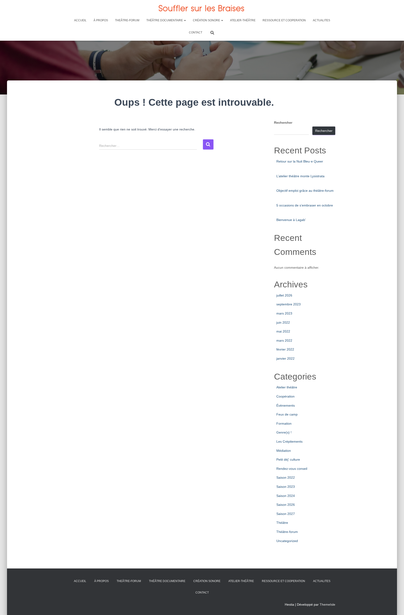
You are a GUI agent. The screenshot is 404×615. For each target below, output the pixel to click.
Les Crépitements (289, 441)
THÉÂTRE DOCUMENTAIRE (165, 20)
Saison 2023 (285, 486)
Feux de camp (287, 414)
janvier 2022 (285, 358)
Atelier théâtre (286, 387)
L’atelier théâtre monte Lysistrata (300, 176)
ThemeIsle (327, 604)
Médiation (283, 450)
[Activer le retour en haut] (395, 605)
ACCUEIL (80, 20)
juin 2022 (283, 322)
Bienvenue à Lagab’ (291, 220)
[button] (185, 20)
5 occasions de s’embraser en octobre (304, 205)
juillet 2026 (284, 295)
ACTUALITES (321, 20)
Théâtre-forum (287, 532)
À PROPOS (101, 20)
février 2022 (285, 349)
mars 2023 (284, 313)
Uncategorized (287, 541)
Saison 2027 (285, 514)
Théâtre (282, 523)
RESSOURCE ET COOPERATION (284, 20)
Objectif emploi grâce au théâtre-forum (305, 190)
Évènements (285, 405)
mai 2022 (283, 331)
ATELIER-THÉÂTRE (243, 20)
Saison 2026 (285, 504)
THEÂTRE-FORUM (127, 20)
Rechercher (283, 122)
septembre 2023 (288, 304)
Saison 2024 (285, 496)
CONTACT (195, 32)
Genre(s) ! (284, 432)
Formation (284, 423)
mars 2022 (284, 340)
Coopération (285, 396)
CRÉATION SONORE (207, 20)
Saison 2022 (285, 477)
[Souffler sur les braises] (202, 8)
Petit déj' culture (288, 459)
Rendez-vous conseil (291, 468)
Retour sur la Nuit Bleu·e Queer (299, 161)
